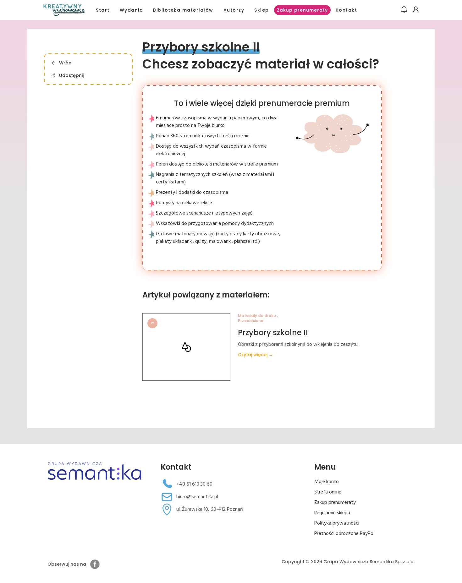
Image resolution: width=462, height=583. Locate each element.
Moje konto (326, 482)
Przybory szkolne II (273, 332)
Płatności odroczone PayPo (343, 534)
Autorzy (234, 10)
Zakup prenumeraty (302, 10)
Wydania (131, 10)
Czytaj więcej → (255, 354)
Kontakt (346, 10)
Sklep (261, 10)
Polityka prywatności (336, 523)
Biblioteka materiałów (183, 10)
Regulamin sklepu (332, 513)
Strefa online (327, 492)
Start (103, 10)
